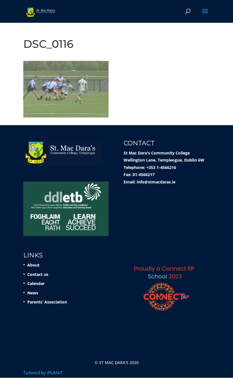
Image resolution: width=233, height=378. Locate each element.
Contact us (37, 274)
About (33, 265)
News (32, 293)
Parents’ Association (47, 302)
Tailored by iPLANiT (43, 372)
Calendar (36, 283)
